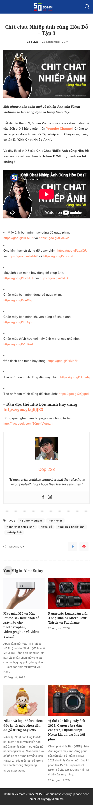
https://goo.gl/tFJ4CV (54, 238)
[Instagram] (50, 497)
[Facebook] (43, 497)
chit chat (56, 520)
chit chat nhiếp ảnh (21, 526)
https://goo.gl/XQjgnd (74, 393)
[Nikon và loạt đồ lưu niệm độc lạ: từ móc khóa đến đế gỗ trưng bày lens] (24, 700)
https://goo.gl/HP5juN (18, 238)
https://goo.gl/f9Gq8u (18, 322)
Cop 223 (32, 41)
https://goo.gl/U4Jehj (75, 377)
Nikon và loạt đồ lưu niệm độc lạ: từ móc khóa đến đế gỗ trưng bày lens (23, 725)
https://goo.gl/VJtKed (18, 344)
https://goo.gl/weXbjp (18, 300)
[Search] (87, 7)
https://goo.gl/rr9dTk (54, 278)
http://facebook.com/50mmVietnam (28, 423)
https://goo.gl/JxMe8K (62, 361)
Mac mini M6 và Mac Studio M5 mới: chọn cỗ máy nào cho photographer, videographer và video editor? (21, 625)
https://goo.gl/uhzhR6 (23, 256)
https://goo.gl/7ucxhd (58, 256)
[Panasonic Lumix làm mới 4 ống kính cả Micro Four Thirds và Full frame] (69, 593)
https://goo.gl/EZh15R (19, 278)
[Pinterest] (83, 546)
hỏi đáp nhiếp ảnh (72, 526)
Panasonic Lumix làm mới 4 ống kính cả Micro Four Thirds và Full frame (67, 618)
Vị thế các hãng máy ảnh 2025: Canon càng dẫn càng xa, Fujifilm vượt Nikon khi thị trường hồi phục (66, 729)
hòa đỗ (47, 526)
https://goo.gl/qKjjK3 (23, 409)
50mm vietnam (32, 520)
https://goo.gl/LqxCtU (72, 250)
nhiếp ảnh (15, 532)
